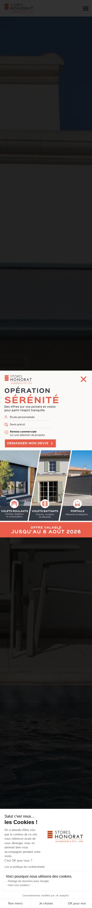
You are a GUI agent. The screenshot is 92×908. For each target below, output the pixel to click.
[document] (46, 454)
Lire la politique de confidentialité (24, 866)
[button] (83, 379)
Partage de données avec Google (28, 881)
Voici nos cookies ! (19, 885)
